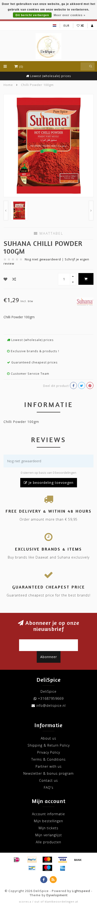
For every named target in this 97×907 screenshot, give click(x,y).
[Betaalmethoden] (17, 859)
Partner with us (49, 766)
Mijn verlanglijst (48, 835)
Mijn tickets (48, 828)
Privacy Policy (48, 752)
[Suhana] (84, 301)
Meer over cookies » (69, 15)
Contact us (48, 780)
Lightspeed (81, 891)
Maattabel (50, 233)
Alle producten (48, 842)
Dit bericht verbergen (32, 15)
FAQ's (48, 787)
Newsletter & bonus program (48, 773)
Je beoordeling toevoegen (50, 482)
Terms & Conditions (48, 759)
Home (8, 85)
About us (48, 738)
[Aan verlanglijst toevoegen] (6, 279)
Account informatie (48, 814)
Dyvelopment (57, 895)
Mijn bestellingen (48, 821)
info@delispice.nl (51, 705)
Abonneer (48, 657)
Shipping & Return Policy (49, 745)
